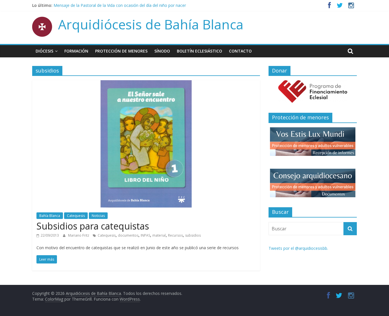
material (159, 235)
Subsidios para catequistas (92, 226)
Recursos (175, 235)
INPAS (145, 235)
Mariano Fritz (79, 235)
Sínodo (162, 51)
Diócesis (44, 51)
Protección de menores (121, 51)
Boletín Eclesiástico (199, 51)
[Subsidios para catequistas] (146, 83)
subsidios (193, 235)
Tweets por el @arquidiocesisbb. (298, 248)
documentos (128, 235)
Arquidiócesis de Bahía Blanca (150, 24)
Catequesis (76, 215)
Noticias (98, 215)
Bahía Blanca (49, 215)
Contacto (240, 51)
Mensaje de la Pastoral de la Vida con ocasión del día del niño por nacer (120, 5)
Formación (76, 51)
